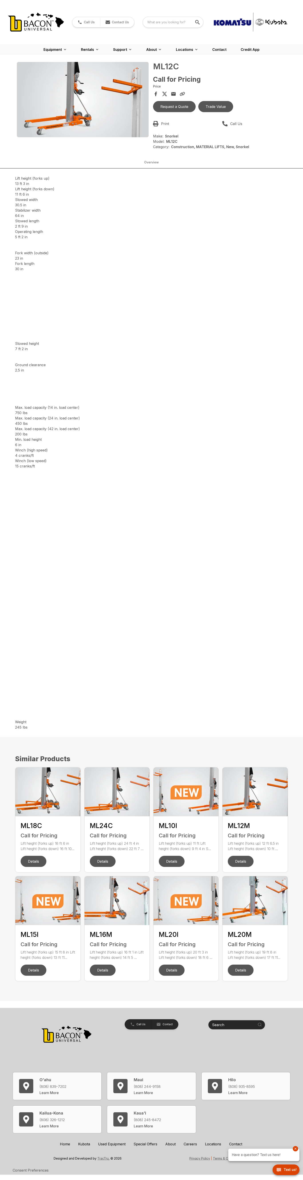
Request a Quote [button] (174, 106)
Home (65, 1144)
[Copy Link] (182, 94)
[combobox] (173, 22)
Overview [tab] (151, 162)
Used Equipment (112, 1144)
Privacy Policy (199, 1158)
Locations (213, 1144)
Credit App (250, 49)
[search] (198, 22)
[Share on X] (164, 94)
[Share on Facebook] (155, 94)
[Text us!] (286, 1170)
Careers (190, 1144)
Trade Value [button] (216, 106)
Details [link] (33, 861)
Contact (219, 49)
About (170, 1144)
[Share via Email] (173, 94)
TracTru (103, 1158)
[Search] (260, 1024)
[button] (86, 22)
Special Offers (145, 1144)
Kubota (84, 1144)
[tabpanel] (82, 100)
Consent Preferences (31, 1170)
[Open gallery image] (82, 99)
